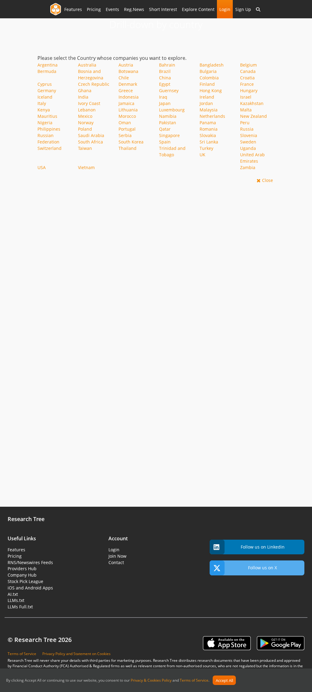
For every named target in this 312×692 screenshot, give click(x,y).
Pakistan (167, 122)
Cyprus (44, 84)
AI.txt (13, 594)
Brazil (165, 71)
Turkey (206, 148)
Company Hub (22, 575)
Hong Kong (211, 90)
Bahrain (167, 65)
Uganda (248, 148)
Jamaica (126, 103)
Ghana (84, 90)
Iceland (44, 97)
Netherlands (212, 116)
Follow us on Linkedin (263, 547)
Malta (246, 110)
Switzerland (49, 148)
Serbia (125, 135)
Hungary (248, 90)
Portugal (127, 129)
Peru (245, 122)
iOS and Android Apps (30, 588)
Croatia (247, 78)
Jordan (206, 103)
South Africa (90, 142)
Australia (87, 65)
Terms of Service (194, 680)
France (247, 84)
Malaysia (209, 110)
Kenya (43, 110)
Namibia (167, 116)
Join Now (117, 556)
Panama (208, 122)
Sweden (248, 142)
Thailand (127, 148)
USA (41, 167)
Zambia (247, 167)
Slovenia (248, 135)
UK (202, 155)
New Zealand (253, 116)
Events (112, 9)
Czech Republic (93, 84)
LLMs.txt (16, 600)
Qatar (165, 129)
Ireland (207, 97)
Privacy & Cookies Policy (151, 680)
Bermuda (46, 71)
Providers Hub (22, 568)
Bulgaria (208, 71)
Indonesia (129, 97)
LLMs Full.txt (20, 607)
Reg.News (134, 9)
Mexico (85, 116)
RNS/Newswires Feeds (30, 562)
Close (267, 180)
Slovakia (208, 135)
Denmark (128, 84)
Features (73, 9)
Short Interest (163, 9)
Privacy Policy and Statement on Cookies (76, 653)
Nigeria (44, 122)
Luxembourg (172, 110)
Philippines (48, 129)
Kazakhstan (252, 103)
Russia (247, 129)
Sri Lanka (209, 142)
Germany (46, 90)
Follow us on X (262, 568)
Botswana (128, 71)
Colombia (209, 78)
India (83, 97)
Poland (85, 129)
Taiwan (85, 148)
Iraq (163, 97)
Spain (165, 142)
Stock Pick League (25, 581)
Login (224, 9)
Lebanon (87, 110)
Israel (245, 97)
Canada (248, 71)
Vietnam (86, 167)
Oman (125, 122)
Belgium (248, 65)
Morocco (127, 116)
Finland (207, 84)
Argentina (47, 65)
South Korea (131, 142)
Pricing (94, 9)
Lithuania (128, 110)
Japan (165, 103)
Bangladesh (212, 65)
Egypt (164, 84)
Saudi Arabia (91, 135)
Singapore (169, 135)
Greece (126, 90)
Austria (126, 65)
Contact (116, 562)
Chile (124, 78)
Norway (86, 122)
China (165, 78)
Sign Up (243, 9)
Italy (41, 103)
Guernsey (169, 90)
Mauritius (47, 116)
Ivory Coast (89, 103)
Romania (209, 129)
